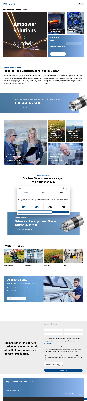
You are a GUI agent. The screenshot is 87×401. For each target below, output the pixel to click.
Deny (26, 212)
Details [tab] (43, 192)
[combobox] (53, 330)
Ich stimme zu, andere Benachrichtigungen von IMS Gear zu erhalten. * (61, 346)
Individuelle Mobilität (8, 9)
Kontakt (74, 3)
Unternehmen (51, 3)
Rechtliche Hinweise (56, 399)
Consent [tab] (26, 192)
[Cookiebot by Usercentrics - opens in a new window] (63, 188)
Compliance (67, 399)
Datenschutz (79, 399)
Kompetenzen (26, 9)
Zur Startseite (8, 399)
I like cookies (60, 212)
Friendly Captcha (60, 365)
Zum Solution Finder (57, 53)
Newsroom (63, 3)
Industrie (18, 9)
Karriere (57, 3)
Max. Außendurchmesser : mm (60, 46)
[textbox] (53, 329)
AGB (62, 399)
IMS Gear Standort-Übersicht (13, 390)
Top (85, 399)
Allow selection (43, 212)
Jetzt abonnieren (63, 370)
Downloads (69, 3)
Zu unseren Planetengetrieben (24, 229)
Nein (74, 43)
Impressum (73, 399)
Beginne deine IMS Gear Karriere (15, 298)
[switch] (37, 207)
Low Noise (55, 40)
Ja (57, 43)
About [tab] (61, 192)
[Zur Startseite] (9, 4)
